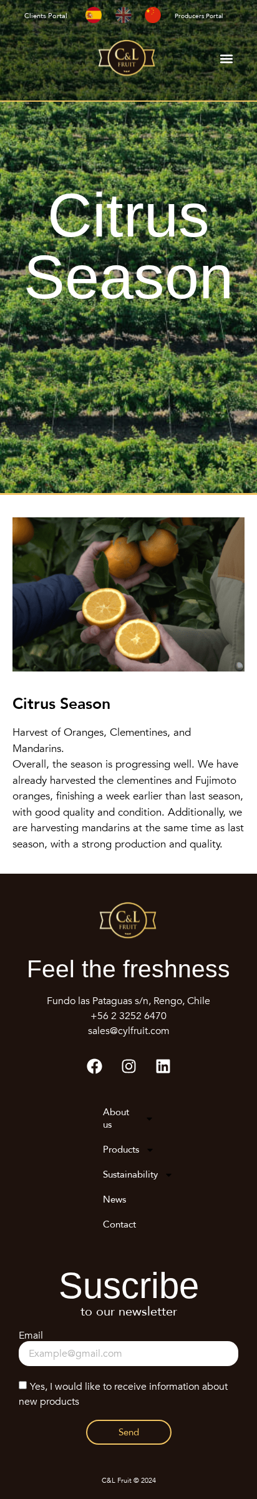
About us (116, 1118)
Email (31, 1336)
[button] (226, 59)
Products (121, 1149)
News (114, 1199)
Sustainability (130, 1174)
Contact (119, 1224)
